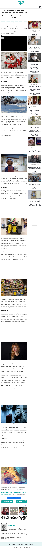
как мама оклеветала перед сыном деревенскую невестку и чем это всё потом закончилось (13, 492)
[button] (1, 35)
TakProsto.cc (15, 547)
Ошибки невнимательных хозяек (35, 31)
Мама (17, 21)
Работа (25, 21)
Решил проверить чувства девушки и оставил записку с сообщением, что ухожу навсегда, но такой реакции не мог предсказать (35, 131)
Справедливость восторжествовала (35, 85)
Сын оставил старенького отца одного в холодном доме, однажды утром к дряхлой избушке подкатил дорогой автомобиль (34, 68)
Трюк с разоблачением (34, 106)
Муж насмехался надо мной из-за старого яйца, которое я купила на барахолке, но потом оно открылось (34, 204)
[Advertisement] (14, 145)
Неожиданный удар (35, 164)
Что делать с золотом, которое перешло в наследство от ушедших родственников (35, 150)
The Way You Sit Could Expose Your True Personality (14, 517)
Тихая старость (35, 63)
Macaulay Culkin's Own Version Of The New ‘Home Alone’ (5, 517)
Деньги (8, 21)
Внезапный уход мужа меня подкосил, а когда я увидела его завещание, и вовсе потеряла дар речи (34, 168)
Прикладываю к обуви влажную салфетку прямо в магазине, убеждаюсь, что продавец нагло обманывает (35, 111)
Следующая (21, 501)
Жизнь (12, 21)
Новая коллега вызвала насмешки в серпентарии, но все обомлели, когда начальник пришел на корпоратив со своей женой (35, 90)
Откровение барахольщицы (34, 200)
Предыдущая (7, 501)
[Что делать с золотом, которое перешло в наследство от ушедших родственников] (34, 142)
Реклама (18, 544)
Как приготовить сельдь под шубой (34, 33)
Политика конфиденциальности (27, 544)
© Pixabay (14, 113)
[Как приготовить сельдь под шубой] (34, 25)
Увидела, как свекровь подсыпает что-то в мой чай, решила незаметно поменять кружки (35, 49)
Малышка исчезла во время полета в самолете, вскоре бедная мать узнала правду (34, 186)
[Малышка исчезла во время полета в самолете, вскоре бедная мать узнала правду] (34, 177)
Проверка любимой (35, 126)
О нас (9, 544)
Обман (21, 21)
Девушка (3, 21)
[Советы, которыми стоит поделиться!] (21, 2)
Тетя (14, 22)
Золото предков (34, 147)
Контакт (13, 544)
